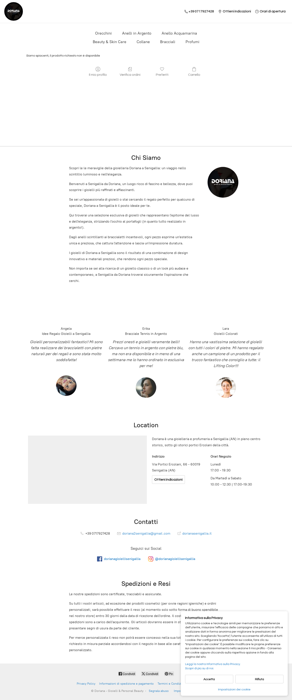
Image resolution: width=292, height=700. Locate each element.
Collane (143, 41)
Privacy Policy (86, 683)
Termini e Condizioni (172, 683)
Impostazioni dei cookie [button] (234, 689)
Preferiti (162, 74)
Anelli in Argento (136, 33)
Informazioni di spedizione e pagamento (126, 683)
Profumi (192, 41)
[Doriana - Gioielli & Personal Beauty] (13, 11)
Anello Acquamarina (179, 33)
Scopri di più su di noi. (199, 668)
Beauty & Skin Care (109, 41)
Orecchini (103, 33)
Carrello (194, 74)
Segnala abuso (159, 691)
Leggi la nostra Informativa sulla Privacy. (213, 664)
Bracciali (167, 41)
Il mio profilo (98, 74)
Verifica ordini (130, 74)
